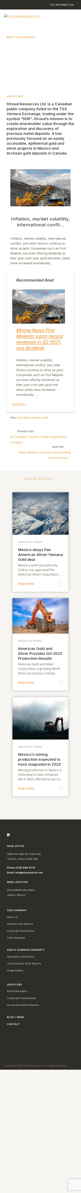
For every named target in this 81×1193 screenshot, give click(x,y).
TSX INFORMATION (62, 4)
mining (36, 417)
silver (45, 417)
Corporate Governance (20, 930)
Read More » (19, 404)
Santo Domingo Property (26, 949)
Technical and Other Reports (24, 963)
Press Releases (16, 937)
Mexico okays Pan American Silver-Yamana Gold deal (40, 554)
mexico (27, 417)
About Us (12, 917)
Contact (13, 1024)
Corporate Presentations (21, 998)
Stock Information (17, 991)
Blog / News (15, 1017)
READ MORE (26, 584)
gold (19, 417)
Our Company (17, 910)
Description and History (20, 956)
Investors (14, 984)
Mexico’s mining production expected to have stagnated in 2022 (39, 759)
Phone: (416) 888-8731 (21, 867)
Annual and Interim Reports (23, 1004)
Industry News (30, 541)
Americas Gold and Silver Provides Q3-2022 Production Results (40, 653)
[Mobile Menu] (70, 17)
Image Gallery (15, 970)
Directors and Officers (20, 923)
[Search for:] (7, 4)
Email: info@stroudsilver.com (25, 872)
